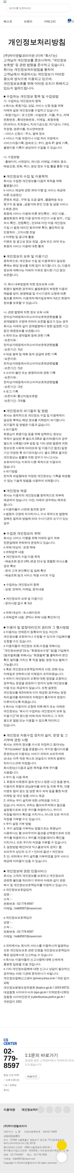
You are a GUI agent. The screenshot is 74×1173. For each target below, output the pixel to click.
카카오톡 (66, 1109)
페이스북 (41, 1109)
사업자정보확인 (12, 1136)
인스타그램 (49, 1109)
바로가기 (32, 1076)
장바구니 (69, 20)
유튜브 (58, 1109)
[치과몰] (5, 8)
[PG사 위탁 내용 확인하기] (43, 617)
